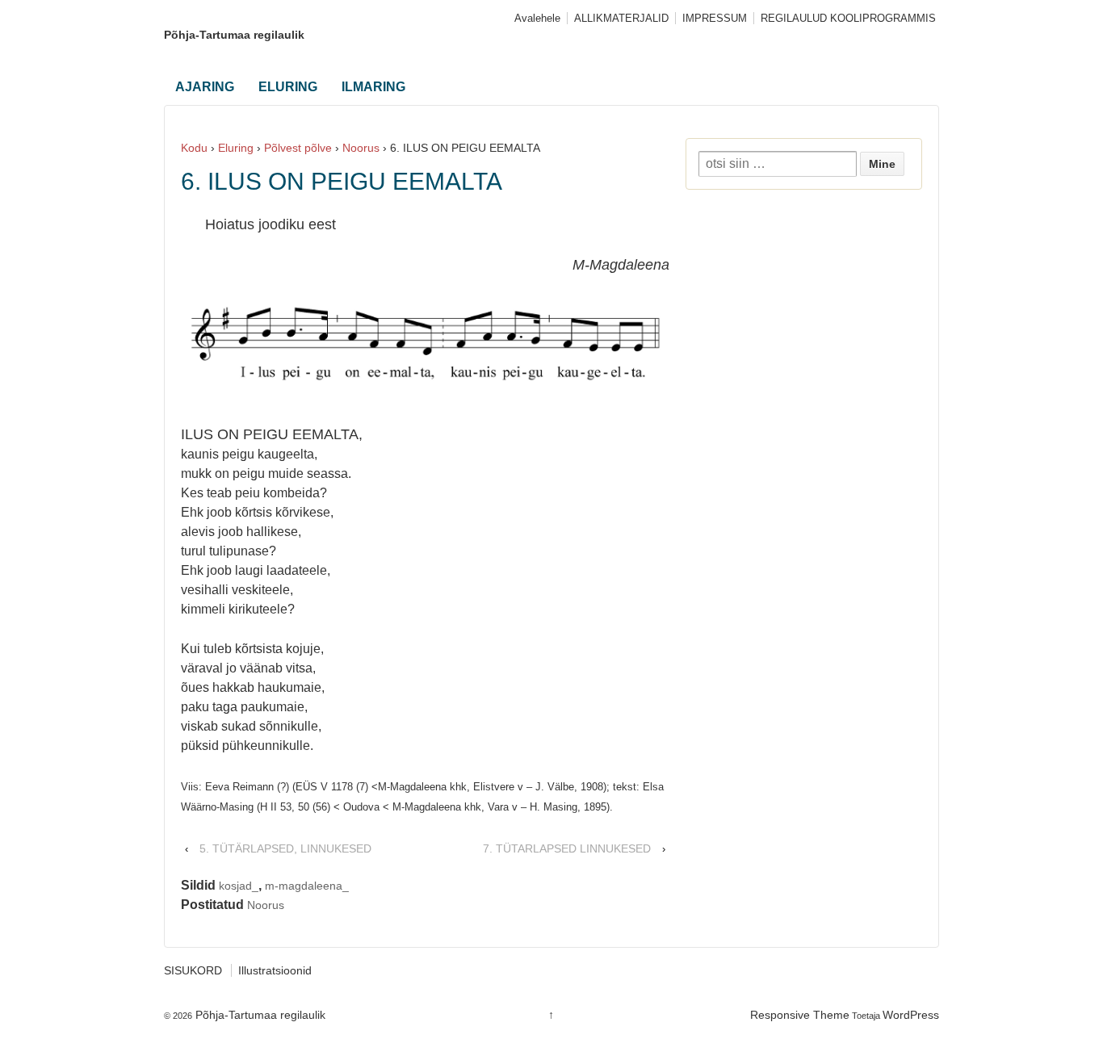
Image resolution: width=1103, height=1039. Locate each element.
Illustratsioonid (275, 970)
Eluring (236, 147)
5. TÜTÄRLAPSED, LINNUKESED (285, 848)
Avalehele (537, 18)
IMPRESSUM (714, 18)
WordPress (911, 1014)
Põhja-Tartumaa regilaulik (234, 34)
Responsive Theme (799, 1014)
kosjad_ (238, 885)
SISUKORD (193, 970)
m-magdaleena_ (307, 885)
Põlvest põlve (298, 147)
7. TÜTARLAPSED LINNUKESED (567, 848)
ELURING (287, 87)
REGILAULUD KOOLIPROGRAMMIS (848, 18)
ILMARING (373, 87)
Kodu (194, 147)
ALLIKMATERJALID (621, 18)
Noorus (361, 147)
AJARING (204, 87)
